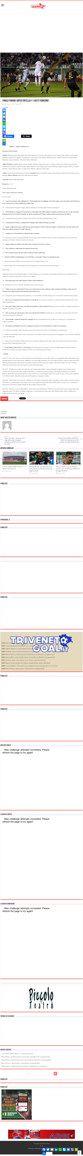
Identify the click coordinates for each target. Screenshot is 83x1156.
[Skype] (41, 126)
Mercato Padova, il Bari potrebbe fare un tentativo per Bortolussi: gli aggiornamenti (24, 1066)
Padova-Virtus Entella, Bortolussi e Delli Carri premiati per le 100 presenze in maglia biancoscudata (68, 439)
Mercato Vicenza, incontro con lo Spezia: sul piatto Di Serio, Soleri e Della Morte (28, 663)
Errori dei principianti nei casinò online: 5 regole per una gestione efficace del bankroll (29, 643)
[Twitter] (41, 113)
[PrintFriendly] (41, 140)
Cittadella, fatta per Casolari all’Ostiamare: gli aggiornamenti (22, 651)
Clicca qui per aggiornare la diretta (12, 192)
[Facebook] (41, 110)
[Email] (41, 116)
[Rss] (41, 1146)
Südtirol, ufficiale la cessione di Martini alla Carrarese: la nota (22, 649)
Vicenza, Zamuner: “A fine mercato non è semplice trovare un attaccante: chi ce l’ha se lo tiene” (32, 666)
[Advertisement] (41, 32)
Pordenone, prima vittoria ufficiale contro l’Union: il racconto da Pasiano (26, 660)
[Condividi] (41, 143)
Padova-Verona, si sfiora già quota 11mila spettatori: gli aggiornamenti (25, 669)
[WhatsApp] (41, 123)
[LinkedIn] (41, 120)
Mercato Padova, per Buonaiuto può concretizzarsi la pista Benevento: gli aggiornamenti (40, 469)
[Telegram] (41, 129)
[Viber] (41, 133)
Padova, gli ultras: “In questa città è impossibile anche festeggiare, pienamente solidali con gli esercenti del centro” (14, 440)
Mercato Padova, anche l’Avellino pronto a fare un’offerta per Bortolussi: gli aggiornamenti (68, 469)
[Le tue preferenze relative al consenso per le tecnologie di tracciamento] (79, 1152)
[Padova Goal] (41, 5)
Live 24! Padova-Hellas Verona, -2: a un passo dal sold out (14, 468)
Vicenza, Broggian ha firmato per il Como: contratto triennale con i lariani (26, 646)
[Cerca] (55, 1073)
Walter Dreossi (7, 104)
